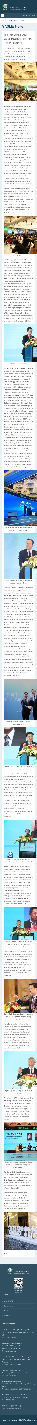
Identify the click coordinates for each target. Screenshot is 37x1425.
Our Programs (8, 1306)
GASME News (12, 20)
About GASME (8, 1301)
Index (5, 1253)
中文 (33, 15)
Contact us (26, 15)
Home (4, 20)
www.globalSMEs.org (14, 1406)
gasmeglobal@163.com (13, 1408)
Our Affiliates (8, 1311)
